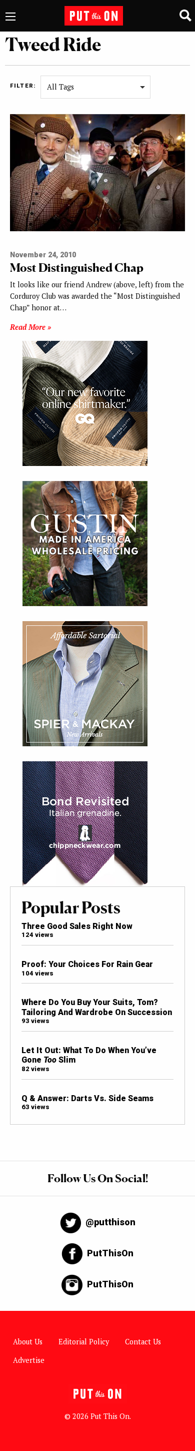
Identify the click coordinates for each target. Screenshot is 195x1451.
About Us (27, 1341)
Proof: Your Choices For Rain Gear (87, 964)
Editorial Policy (83, 1341)
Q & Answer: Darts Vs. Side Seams (88, 1098)
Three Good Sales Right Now (77, 926)
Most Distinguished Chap (77, 267)
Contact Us (143, 1341)
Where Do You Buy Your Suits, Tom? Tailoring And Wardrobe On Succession (97, 1007)
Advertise (28, 1360)
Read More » (30, 327)
